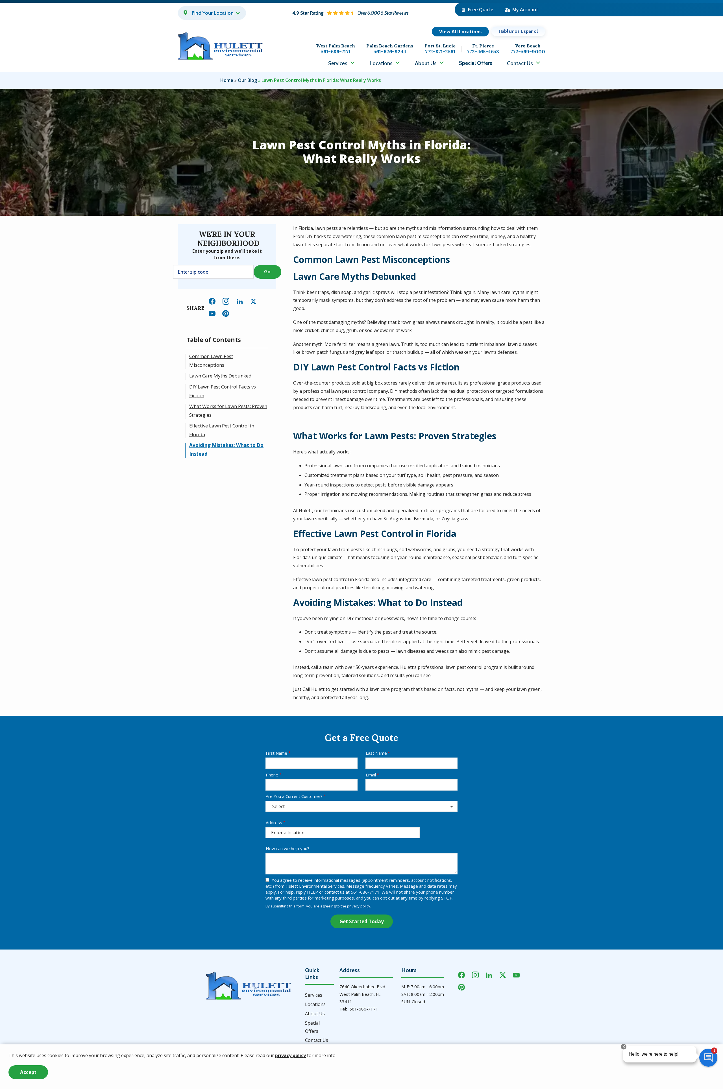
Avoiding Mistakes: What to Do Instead (226, 449)
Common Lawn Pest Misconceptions (211, 360)
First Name (276, 753)
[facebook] (212, 300)
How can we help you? (287, 848)
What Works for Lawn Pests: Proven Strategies (228, 410)
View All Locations (460, 32)
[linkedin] (239, 300)
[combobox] (361, 806)
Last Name (376, 753)
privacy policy (358, 906)
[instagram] (226, 300)
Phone (272, 775)
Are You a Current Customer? (294, 796)
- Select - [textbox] (278, 806)
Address (274, 822)
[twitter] (253, 300)
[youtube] (212, 312)
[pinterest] (225, 312)
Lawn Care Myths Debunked (220, 375)
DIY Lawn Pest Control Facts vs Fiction (222, 391)
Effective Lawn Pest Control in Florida (221, 430)
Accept (28, 1072)
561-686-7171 (363, 1009)
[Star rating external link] (350, 13)
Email (371, 775)
